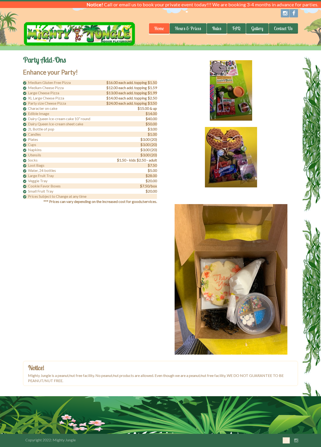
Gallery (257, 28)
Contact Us (283, 28)
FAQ (236, 28)
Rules (216, 28)
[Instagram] (285, 13)
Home (159, 28)
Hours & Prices (188, 28)
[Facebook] (294, 13)
